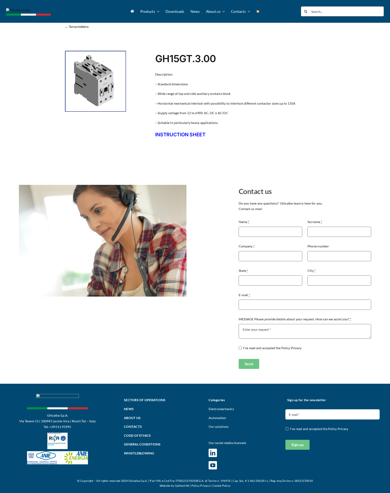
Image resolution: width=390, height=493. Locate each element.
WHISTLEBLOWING (139, 453)
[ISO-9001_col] (57, 434)
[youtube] (213, 465)
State (243, 270)
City (311, 270)
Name (244, 222)
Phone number (318, 246)
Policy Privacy (291, 348)
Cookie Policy (221, 485)
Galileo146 (182, 485)
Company (247, 246)
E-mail (244, 295)
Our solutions (219, 426)
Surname (315, 222)
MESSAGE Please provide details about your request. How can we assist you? (295, 319)
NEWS (129, 409)
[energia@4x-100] (57, 453)
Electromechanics (221, 409)
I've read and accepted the (272, 348)
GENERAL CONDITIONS (142, 444)
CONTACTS (133, 426)
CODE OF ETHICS (137, 435)
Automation (217, 418)
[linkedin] (213, 453)
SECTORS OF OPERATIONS (144, 400)
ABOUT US (132, 418)
